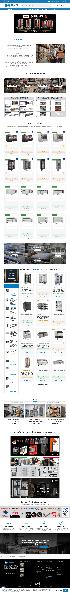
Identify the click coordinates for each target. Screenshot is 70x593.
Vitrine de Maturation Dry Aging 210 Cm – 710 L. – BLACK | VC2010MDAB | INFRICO (11, 148)
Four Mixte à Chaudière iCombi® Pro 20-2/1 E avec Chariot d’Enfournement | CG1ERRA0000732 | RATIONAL (58, 318)
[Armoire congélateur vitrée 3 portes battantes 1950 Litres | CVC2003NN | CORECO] (7, 292)
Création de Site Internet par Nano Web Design (47, 586)
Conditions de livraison (40, 574)
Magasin (37, 575)
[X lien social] (48, 1)
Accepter (65, 590)
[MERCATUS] (30, 556)
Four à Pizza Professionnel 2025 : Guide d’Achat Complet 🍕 (56, 421)
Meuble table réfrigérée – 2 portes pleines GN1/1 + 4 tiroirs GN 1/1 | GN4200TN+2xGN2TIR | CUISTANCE (11, 203)
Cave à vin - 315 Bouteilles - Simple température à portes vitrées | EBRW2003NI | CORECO (13, 388)
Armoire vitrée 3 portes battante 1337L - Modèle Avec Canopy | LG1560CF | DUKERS (13, 379)
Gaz (27, 379)
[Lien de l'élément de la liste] (11, 571)
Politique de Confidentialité (45, 549)
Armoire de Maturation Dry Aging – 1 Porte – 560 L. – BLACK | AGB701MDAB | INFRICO (43, 175)
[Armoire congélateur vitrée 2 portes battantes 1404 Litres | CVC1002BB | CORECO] (7, 301)
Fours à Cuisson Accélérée (27, 322)
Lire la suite (14, 425)
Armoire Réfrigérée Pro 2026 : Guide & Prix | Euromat (14, 421)
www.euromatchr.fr (36, 586)
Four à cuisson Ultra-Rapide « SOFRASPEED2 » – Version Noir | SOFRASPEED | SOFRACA (27, 317)
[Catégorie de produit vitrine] (27, 85)
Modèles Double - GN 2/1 (27, 295)
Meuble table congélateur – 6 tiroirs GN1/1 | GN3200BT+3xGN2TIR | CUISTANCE (11, 231)
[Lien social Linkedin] (51, 1)
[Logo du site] (11, 5)
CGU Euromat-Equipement (38, 564)
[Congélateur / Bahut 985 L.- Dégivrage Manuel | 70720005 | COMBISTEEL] (7, 319)
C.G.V (47, 563)
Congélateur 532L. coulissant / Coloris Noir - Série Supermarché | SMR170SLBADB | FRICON (13, 353)
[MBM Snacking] (13, 556)
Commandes (59, 569)
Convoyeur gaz (42, 322)
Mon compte (59, 563)
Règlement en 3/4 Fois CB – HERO (50, 573)
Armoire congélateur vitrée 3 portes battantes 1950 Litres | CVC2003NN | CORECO (13, 292)
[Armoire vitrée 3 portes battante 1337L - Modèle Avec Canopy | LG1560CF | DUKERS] (7, 380)
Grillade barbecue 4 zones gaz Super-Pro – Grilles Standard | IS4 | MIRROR (43, 346)
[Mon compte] (55, 5)
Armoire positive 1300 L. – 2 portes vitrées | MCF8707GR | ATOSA (27, 290)
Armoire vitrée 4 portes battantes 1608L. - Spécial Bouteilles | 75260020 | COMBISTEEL (13, 310)
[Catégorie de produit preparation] (42, 85)
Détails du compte (60, 567)
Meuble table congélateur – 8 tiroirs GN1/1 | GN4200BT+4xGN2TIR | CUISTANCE (42, 203)
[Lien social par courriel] (49, 1)
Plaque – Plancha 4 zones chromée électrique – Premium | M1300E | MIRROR (58, 373)
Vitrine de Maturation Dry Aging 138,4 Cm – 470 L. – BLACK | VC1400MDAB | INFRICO (27, 148)
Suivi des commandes (40, 569)
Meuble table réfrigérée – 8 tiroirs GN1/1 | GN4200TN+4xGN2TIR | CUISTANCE (58, 202)
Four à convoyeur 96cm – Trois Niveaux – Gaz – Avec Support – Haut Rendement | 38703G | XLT (43, 317)
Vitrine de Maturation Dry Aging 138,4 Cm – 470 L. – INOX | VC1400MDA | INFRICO (58, 148)
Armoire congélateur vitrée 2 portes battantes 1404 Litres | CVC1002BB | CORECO (13, 301)
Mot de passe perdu (60, 574)
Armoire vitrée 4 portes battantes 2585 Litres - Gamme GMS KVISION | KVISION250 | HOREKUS (13, 369)
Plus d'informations (58, 590)
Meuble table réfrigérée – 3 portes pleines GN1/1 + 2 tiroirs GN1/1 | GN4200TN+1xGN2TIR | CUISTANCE (27, 203)
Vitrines (11, 153)
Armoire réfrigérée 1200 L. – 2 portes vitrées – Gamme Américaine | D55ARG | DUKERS (58, 290)
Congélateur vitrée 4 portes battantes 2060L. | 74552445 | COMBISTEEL (13, 361)
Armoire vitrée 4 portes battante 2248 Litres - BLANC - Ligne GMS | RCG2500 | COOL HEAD (13, 334)
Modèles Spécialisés (58, 295)
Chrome (58, 378)
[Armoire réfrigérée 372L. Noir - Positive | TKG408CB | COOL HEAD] (7, 326)
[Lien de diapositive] (35, 23)
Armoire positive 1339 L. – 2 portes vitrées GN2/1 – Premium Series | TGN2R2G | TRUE (43, 290)
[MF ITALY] (39, 556)
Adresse (58, 572)
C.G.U (47, 565)
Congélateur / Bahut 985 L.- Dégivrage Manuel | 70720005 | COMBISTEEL (13, 318)
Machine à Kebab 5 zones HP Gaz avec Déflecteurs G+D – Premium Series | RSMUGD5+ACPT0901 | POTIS (27, 374)
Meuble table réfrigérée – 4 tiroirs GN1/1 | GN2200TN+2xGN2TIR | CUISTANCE (58, 231)
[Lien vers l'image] (35, 446)
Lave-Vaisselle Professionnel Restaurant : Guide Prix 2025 (35, 421)
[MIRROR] (48, 556)
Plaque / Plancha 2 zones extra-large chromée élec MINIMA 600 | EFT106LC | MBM (43, 373)
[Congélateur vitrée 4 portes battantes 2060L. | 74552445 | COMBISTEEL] (7, 362)
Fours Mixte (58, 323)
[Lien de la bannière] (19, 107)
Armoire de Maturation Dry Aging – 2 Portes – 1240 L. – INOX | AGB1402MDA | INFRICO (27, 175)
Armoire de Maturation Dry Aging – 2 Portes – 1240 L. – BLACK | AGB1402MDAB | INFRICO (11, 175)
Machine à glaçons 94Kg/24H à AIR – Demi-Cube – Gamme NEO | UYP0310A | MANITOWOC (58, 346)
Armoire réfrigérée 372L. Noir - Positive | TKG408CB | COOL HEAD (13, 326)
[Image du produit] (11, 137)
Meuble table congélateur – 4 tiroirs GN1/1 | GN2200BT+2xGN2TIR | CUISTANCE (42, 231)
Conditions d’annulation (50, 570)
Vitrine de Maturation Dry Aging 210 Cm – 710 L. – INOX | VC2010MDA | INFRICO (43, 148)
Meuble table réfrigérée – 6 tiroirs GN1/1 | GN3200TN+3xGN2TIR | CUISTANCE (27, 231)
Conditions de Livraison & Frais (40, 572)
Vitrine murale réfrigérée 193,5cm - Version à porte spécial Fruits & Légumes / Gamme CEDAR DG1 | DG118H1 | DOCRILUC (13, 343)
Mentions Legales (49, 574)
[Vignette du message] (22, 565)
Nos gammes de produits (49, 577)
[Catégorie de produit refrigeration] (58, 85)
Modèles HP (58, 350)
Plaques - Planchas (43, 378)
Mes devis (58, 571)
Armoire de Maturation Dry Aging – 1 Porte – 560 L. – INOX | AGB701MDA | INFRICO (58, 175)
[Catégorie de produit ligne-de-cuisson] (12, 85)
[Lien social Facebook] (47, 1)
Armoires (11, 180)
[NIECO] (65, 556)
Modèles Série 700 (11, 208)
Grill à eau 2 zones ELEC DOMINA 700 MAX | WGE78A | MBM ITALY (27, 346)
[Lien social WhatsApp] (52, 1)
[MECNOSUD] (21, 556)
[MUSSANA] (56, 556)
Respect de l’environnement (39, 567)
